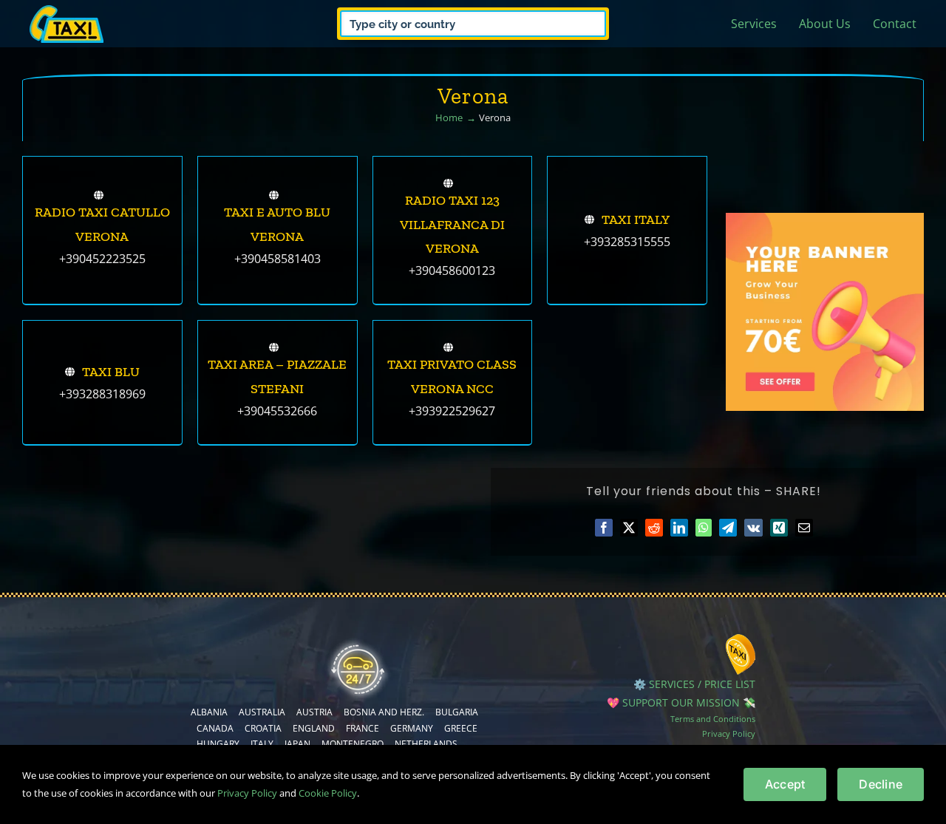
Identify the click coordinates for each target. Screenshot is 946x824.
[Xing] (779, 527)
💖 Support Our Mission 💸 (681, 702)
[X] (629, 527)
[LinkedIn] (679, 527)
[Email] (804, 527)
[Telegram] (728, 527)
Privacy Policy (728, 733)
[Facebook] (603, 527)
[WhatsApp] (703, 527)
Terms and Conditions (712, 718)
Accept (785, 784)
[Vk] (753, 527)
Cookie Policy (328, 793)
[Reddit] (654, 527)
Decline (880, 784)
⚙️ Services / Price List (694, 684)
